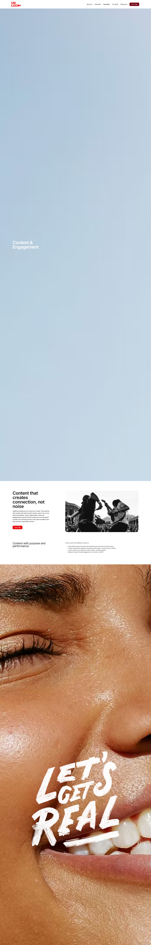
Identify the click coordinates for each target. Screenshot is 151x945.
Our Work (115, 4)
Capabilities (106, 4)
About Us (89, 4)
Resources (123, 4)
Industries (98, 4)
